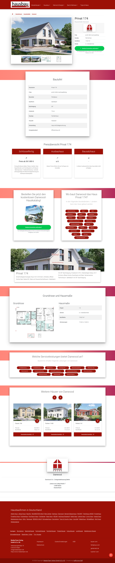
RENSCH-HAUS (37, 519)
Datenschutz (40, 545)
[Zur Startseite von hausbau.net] (12, 14)
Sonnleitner (55, 519)
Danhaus (54, 514)
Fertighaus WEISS (88, 514)
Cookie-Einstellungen (61, 541)
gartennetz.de (95, 548)
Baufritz (28, 514)
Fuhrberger (42, 516)
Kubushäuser (71, 531)
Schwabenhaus (47, 519)
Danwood (34, 14)
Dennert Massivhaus (70, 514)
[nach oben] (111, 555)
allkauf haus (22, 514)
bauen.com (94, 541)
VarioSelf (75, 519)
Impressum (40, 541)
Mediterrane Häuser (90, 531)
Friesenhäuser (61, 531)
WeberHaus (82, 519)
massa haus (97, 516)
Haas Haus (49, 516)
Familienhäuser (51, 531)
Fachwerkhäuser (40, 531)
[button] (89, 48)
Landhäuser (79, 531)
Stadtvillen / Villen (27, 534)
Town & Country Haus (66, 519)
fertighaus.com (95, 545)
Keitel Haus (74, 516)
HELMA (55, 516)
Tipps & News (84, 5)
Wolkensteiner (15, 522)
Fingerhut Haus (15, 516)
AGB (74, 541)
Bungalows (20, 531)
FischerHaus (24, 516)
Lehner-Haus (81, 516)
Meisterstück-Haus (16, 519)
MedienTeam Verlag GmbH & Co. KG (54, 560)
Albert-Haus (14, 514)
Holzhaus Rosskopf (64, 516)
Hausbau (46, 5)
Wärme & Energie (58, 5)
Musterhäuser (35, 5)
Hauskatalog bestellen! (26, 434)
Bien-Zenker (47, 514)
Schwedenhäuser (15, 534)
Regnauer (29, 519)
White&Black (90, 519)
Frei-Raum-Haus (33, 516)
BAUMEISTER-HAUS (38, 514)
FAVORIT (79, 514)
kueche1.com (95, 552)
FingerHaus (97, 514)
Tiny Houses (37, 534)
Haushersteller (27, 14)
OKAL (24, 519)
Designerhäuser (29, 531)
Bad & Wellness (71, 5)
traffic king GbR (78, 560)
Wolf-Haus (98, 519)
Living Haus (89, 516)
